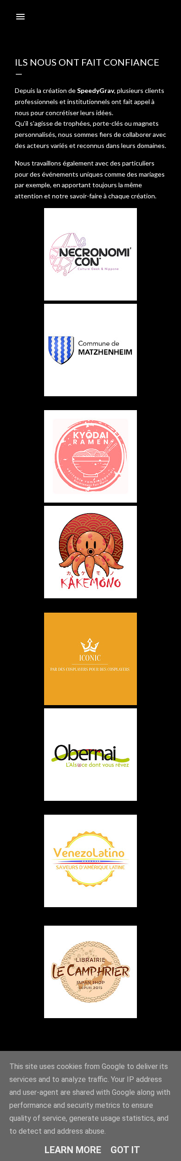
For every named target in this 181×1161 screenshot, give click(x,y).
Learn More (73, 1149)
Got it (125, 1149)
